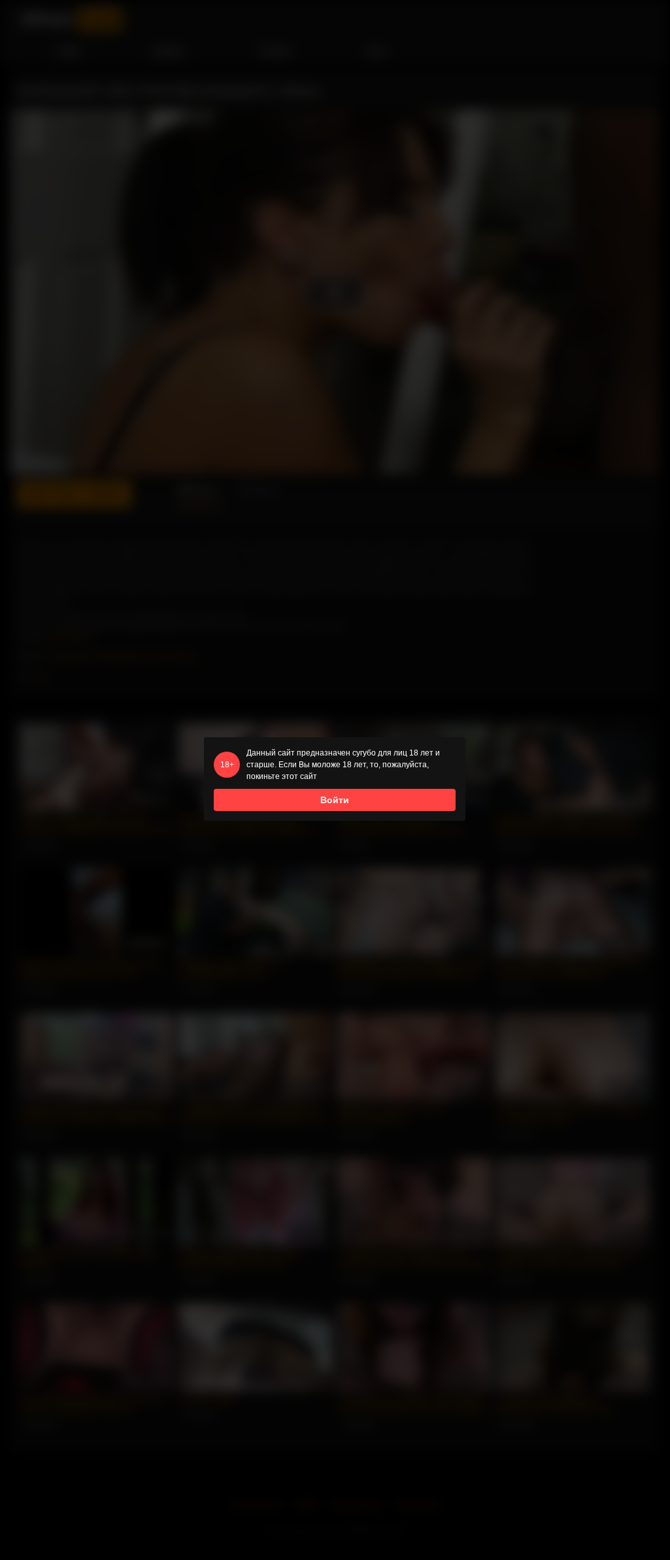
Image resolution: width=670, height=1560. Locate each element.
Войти (334, 800)
